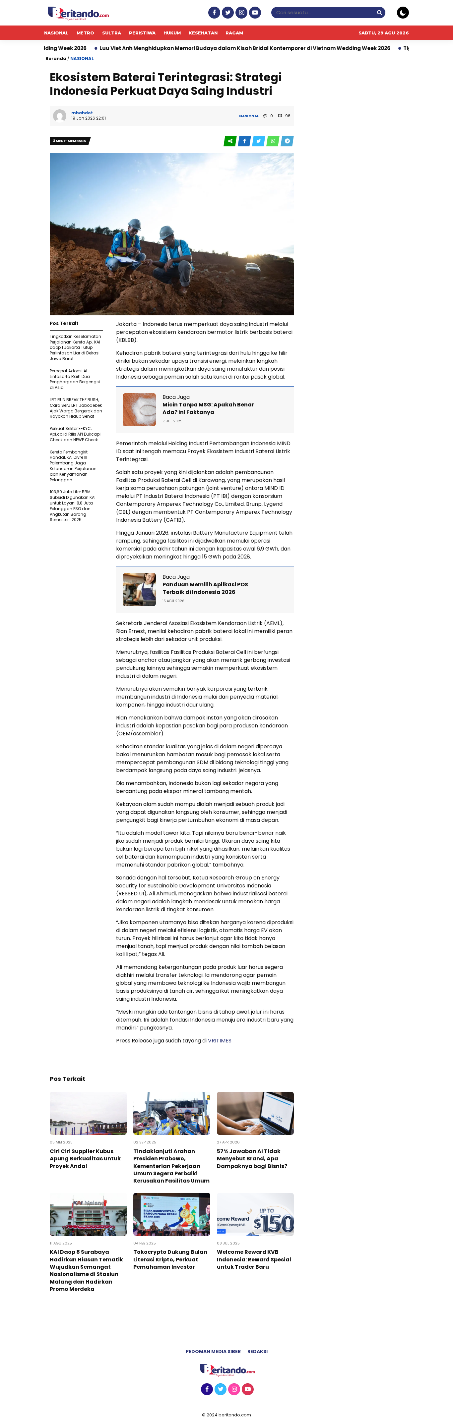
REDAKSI (257, 1351)
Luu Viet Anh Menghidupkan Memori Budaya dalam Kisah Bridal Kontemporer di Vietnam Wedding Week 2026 (196, 48)
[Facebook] (213, 13)
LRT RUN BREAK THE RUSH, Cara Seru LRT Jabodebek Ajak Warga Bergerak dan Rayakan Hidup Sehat (76, 408)
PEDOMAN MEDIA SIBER (213, 1351)
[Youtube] (254, 13)
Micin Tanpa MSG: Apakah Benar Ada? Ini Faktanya (208, 408)
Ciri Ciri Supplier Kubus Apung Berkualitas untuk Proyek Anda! (85, 1158)
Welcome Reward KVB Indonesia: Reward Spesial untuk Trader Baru (254, 1259)
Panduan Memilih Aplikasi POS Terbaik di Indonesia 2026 (205, 588)
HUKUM (172, 32)
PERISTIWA (142, 32)
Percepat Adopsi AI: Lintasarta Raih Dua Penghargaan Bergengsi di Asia (75, 379)
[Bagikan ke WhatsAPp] (273, 141)
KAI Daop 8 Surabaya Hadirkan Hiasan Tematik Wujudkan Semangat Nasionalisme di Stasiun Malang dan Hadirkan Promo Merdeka (86, 1270)
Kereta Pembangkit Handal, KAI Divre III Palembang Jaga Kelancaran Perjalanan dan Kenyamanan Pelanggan (73, 466)
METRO (85, 32)
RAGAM (234, 32)
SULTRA (111, 32)
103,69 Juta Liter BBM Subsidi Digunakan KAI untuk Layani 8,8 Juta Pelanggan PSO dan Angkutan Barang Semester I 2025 (73, 505)
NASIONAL (56, 32)
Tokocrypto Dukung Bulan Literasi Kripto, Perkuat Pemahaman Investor (170, 1259)
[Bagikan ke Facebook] (245, 141)
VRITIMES (219, 1040)
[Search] (379, 12)
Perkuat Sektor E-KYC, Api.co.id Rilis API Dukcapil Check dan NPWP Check (75, 434)
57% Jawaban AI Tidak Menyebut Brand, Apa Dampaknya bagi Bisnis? (252, 1158)
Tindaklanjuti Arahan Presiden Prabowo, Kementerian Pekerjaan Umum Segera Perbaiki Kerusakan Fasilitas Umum (171, 1166)
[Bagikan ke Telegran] (287, 141)
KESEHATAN (203, 32)
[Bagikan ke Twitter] (259, 141)
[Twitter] (227, 13)
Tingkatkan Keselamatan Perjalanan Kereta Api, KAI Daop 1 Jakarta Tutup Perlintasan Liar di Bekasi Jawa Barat (75, 347)
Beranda (55, 58)
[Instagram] (240, 13)
